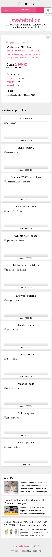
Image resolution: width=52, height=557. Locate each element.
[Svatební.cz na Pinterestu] (34, 4)
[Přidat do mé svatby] (48, 38)
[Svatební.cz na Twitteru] (26, 4)
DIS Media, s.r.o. (34, 551)
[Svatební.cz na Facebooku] (19, 4)
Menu (25, 10)
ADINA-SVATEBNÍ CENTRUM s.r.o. (24, 50)
